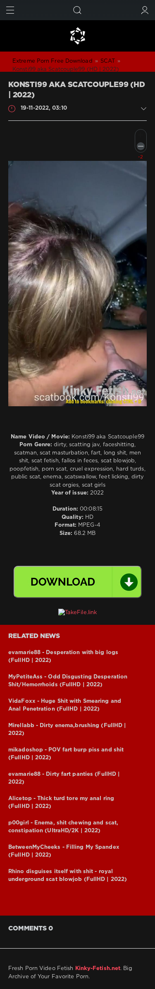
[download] (78, 582)
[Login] (145, 10)
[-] (140, 146)
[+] (140, 135)
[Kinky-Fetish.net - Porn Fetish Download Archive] (77, 36)
